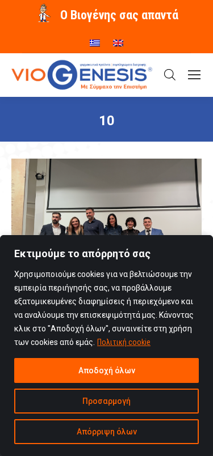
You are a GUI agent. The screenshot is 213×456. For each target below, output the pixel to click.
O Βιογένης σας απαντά (119, 15)
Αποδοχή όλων (106, 370)
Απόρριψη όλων (107, 431)
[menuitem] (95, 39)
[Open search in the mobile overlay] (170, 74)
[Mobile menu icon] (194, 74)
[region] (106, 345)
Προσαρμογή (106, 401)
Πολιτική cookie (124, 342)
